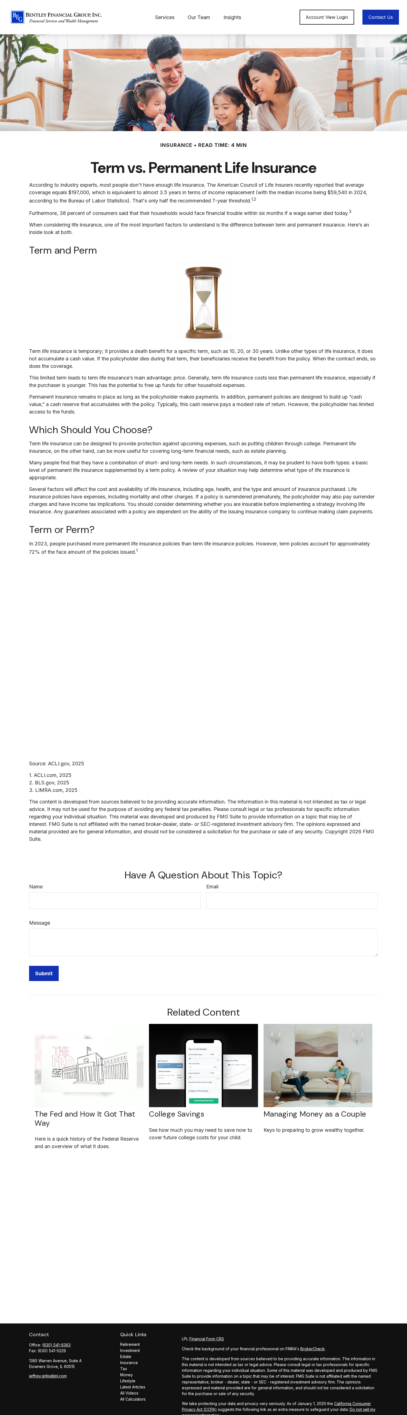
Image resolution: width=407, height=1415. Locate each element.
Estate (125, 1356)
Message (39, 923)
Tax (123, 1368)
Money (126, 1374)
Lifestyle (127, 1380)
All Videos (129, 1393)
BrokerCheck (312, 1348)
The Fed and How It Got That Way (85, 1118)
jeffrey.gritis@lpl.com (48, 1376)
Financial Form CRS (206, 1338)
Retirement (130, 1344)
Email (212, 886)
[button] (165, 17)
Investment (130, 1350)
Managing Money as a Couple (315, 1114)
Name (36, 886)
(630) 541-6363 (56, 1345)
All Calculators (133, 1399)
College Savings (176, 1114)
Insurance (129, 1362)
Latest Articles (132, 1387)
